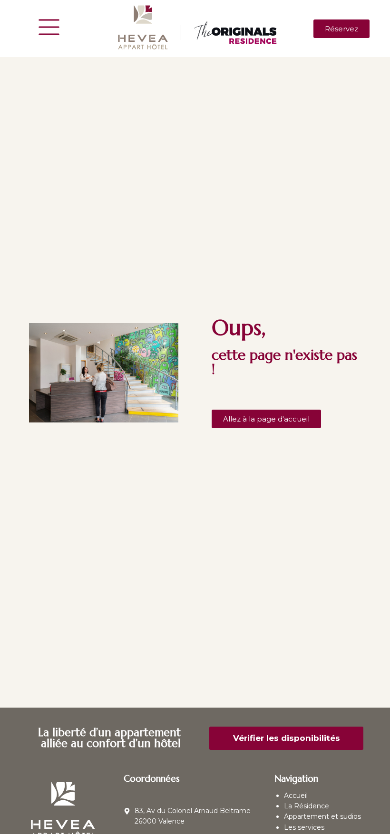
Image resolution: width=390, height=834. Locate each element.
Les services (304, 827)
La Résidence (306, 806)
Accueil (296, 795)
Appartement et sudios (322, 816)
